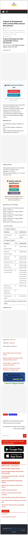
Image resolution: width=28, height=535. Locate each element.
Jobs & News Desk (7, 36)
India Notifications (20, 30)
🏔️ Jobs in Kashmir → (13, 95)
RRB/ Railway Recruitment (8, 485)
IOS (21, 379)
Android (16, 379)
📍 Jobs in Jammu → (14, 91)
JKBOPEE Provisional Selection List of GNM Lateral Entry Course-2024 (13, 422)
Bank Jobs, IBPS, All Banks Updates (11, 468)
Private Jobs (5, 500)
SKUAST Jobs (5, 505)
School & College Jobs (13, 500)
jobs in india (22, 32)
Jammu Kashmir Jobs (13, 414)
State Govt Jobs (7, 34)
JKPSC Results (11, 497)
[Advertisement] (14, 67)
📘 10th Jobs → (14, 186)
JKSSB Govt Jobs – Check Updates (10, 465)
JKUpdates (17, 32)
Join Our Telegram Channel (15, 383)
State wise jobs (13, 34)
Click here (12, 339)
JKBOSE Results (5, 490)
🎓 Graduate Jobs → (14, 193)
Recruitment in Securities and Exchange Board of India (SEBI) (14, 427)
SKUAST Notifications (14, 505)
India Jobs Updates (12, 30)
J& (3, 368)
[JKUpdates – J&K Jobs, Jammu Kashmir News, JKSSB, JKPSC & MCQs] (3, 11)
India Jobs (6, 30)
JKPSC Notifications (21, 497)
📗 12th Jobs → (14, 189)
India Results (5, 32)
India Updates (11, 32)
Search (24, 436)
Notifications (13, 490)
